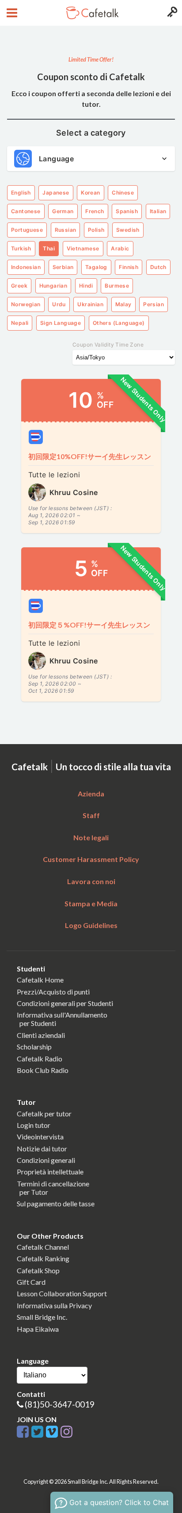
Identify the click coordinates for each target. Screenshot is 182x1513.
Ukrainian (90, 304)
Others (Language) (119, 323)
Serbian (63, 267)
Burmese (117, 285)
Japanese (55, 192)
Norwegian (26, 304)
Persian (153, 304)
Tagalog (96, 267)
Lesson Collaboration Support (62, 1293)
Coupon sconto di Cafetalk (91, 76)
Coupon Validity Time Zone (108, 344)
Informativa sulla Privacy (54, 1305)
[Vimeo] (53, 1432)
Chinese (123, 192)
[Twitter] (38, 1432)
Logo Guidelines (91, 925)
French (94, 211)
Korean (90, 192)
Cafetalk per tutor (44, 1113)
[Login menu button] (171, 13)
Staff (91, 815)
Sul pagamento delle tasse (56, 1203)
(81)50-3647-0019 (60, 1404)
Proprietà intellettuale (50, 1171)
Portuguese (27, 229)
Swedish (128, 229)
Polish (96, 229)
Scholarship (34, 1046)
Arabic (120, 248)
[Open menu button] (11, 13)
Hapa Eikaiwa (38, 1329)
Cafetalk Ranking (43, 1258)
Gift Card (31, 1282)
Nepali (19, 323)
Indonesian (26, 267)
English (21, 192)
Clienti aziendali (41, 1035)
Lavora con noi (91, 881)
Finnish (128, 267)
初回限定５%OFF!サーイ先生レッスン (89, 624)
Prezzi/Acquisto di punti (53, 991)
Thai (49, 248)
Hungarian (53, 285)
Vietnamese (83, 248)
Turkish (21, 248)
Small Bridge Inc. (42, 1317)
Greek (19, 285)
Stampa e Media (91, 903)
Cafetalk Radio (39, 1058)
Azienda (91, 793)
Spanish (127, 211)
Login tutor (33, 1125)
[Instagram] (66, 1432)
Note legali (91, 837)
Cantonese (26, 211)
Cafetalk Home (40, 979)
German (62, 211)
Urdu (59, 304)
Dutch (158, 267)
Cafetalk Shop (38, 1270)
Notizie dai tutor (42, 1148)
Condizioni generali (46, 1160)
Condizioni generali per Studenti (65, 1003)
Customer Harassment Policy (91, 859)
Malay (123, 304)
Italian (158, 211)
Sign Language (60, 323)
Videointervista (40, 1136)
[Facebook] (24, 1432)
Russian (65, 229)
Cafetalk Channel (43, 1247)
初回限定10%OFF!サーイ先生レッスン (89, 456)
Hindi (86, 285)
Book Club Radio (42, 1070)
